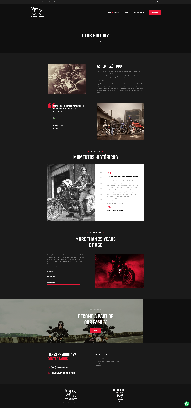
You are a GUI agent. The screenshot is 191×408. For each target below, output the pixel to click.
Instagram (119, 392)
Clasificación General (139, 12)
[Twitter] (67, 1)
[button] (155, 12)
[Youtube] (70, 1)
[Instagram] (64, 1)
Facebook (119, 395)
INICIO (109, 12)
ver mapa (98, 368)
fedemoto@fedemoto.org (55, 2)
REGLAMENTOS (127, 12)
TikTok (119, 397)
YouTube (120, 399)
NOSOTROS (116, 12)
